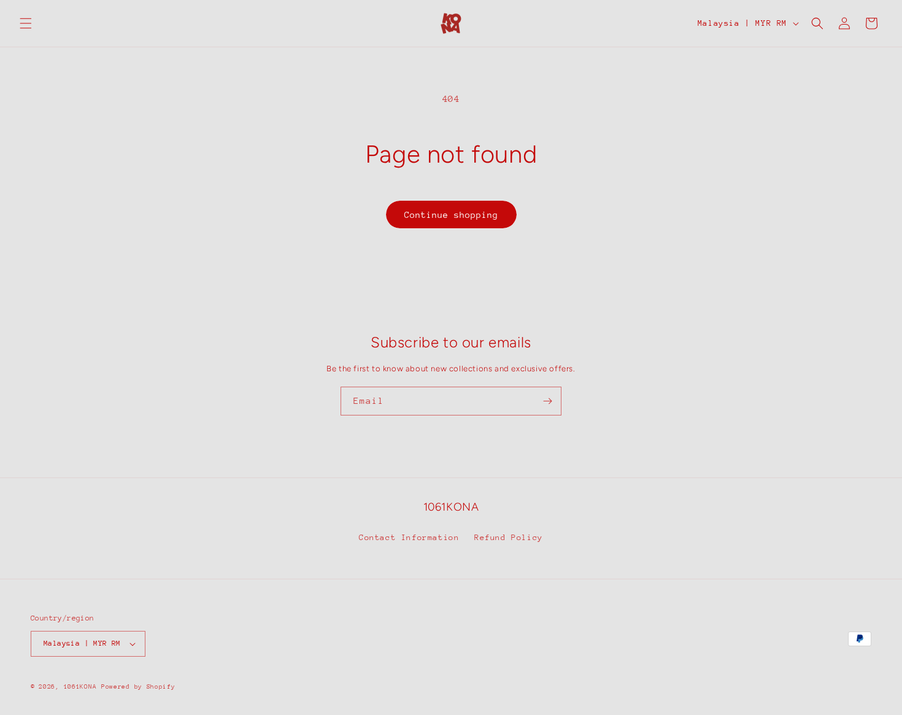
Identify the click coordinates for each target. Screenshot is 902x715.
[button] (25, 23)
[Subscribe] (547, 401)
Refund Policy (508, 537)
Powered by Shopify (138, 686)
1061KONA (80, 686)
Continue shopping (451, 215)
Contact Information (409, 537)
